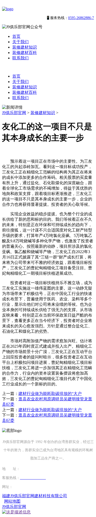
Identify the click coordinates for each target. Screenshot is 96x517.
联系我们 (20, 58)
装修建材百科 (24, 52)
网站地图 (12, 501)
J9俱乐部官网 (14, 112)
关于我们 (20, 42)
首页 (16, 36)
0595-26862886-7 (81, 18)
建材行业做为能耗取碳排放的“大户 (50, 393)
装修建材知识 (24, 47)
